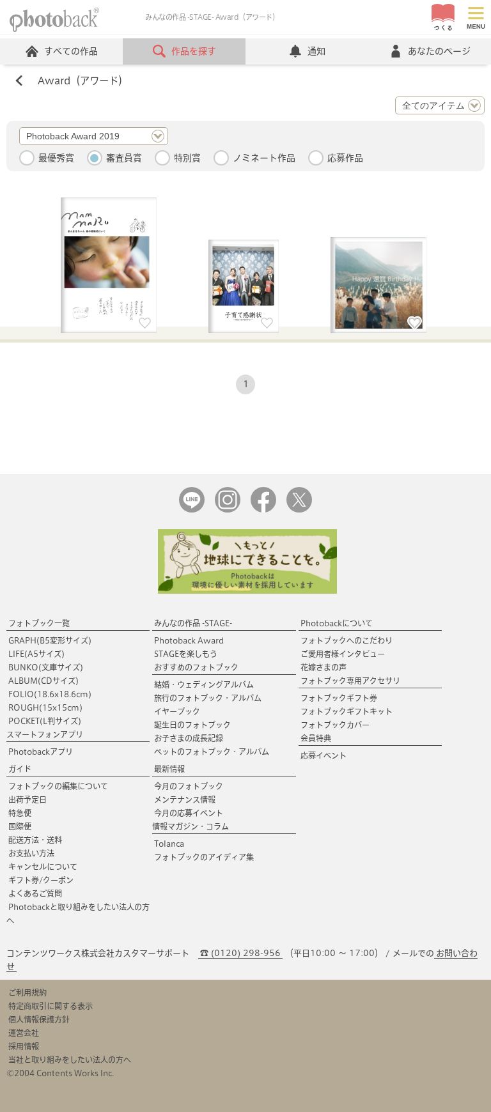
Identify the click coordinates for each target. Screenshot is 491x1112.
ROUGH (45, 707)
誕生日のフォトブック (192, 725)
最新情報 (169, 769)
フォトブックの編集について (58, 786)
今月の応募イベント (188, 813)
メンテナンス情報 (184, 799)
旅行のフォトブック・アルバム (207, 698)
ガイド (19, 769)
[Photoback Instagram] (227, 509)
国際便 (19, 826)
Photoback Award (189, 640)
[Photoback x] (299, 509)
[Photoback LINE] (192, 509)
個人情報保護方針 (39, 1019)
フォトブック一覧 (39, 623)
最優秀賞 (56, 157)
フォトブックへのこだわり (346, 640)
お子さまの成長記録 (188, 738)
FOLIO (49, 694)
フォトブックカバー (335, 725)
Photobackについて (336, 623)
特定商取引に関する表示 (50, 1006)
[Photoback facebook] (263, 509)
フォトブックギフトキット (346, 711)
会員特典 (315, 738)
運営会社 (23, 1033)
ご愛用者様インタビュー (342, 654)
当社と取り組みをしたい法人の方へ (69, 1059)
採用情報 (23, 1046)
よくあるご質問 (35, 893)
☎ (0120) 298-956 (240, 953)
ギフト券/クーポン (41, 880)
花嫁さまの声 (323, 667)
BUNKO (45, 667)
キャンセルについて (42, 866)
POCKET (44, 721)
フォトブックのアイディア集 (204, 857)
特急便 (19, 813)
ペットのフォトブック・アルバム (211, 751)
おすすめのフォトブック (196, 667)
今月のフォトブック (188, 786)
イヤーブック (177, 711)
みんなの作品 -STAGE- (193, 623)
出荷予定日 (27, 799)
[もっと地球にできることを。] (247, 591)
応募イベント (323, 755)
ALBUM (43, 680)
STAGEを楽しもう (185, 654)
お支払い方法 (31, 853)
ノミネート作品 (264, 157)
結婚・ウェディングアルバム (204, 684)
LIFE (36, 654)
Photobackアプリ (40, 751)
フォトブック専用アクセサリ (350, 680)
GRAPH (49, 640)
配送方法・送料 (35, 840)
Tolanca (169, 843)
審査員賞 (124, 157)
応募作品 (345, 157)
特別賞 (187, 157)
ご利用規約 (27, 992)
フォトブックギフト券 (338, 698)
